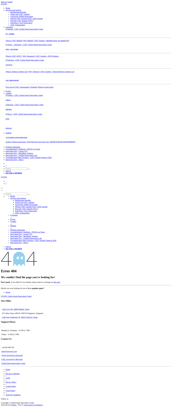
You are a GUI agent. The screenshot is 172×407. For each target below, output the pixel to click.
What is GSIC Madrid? (14, 41)
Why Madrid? (28, 41)
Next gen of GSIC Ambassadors (17, 87)
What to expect (43, 87)
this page (56, 282)
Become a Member (13, 374)
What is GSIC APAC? (14, 56)
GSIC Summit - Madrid (42, 41)
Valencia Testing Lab (66, 72)
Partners (56, 56)
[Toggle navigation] (2, 188)
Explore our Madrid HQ (60, 41)
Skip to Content (7, 2)
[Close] (2, 190)
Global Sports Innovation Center (13, 363)
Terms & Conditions (13, 395)
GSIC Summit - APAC (44, 56)
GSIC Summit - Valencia (49, 72)
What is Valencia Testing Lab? (17, 72)
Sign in (8, 171)
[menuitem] (8, 8)
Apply (51, 87)
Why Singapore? (29, 56)
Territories (33, 87)
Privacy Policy (11, 382)
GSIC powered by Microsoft (12, 359)
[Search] (29, 169)
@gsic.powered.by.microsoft (12, 355)
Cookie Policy (11, 386)
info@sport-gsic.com (9, 351)
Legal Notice (10, 391)
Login (8, 378)
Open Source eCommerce (33, 405)
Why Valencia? (34, 72)
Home (8, 292)
